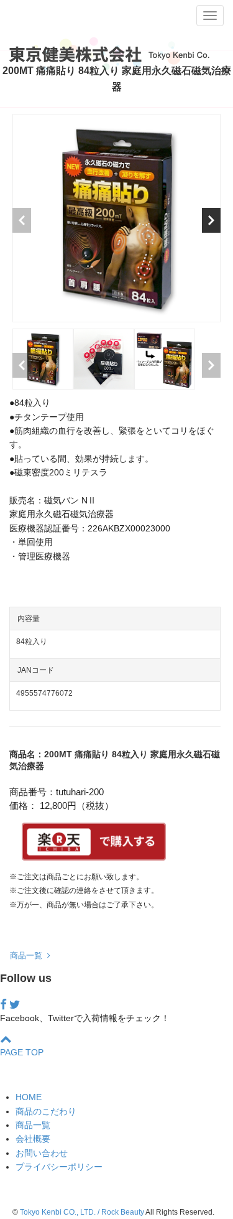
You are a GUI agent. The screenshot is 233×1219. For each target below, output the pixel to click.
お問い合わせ (42, 1153)
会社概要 (33, 1139)
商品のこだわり (46, 1111)
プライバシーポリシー (59, 1167)
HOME (29, 1097)
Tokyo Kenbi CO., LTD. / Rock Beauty (82, 1212)
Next (211, 220)
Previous (21, 220)
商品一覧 (28, 955)
